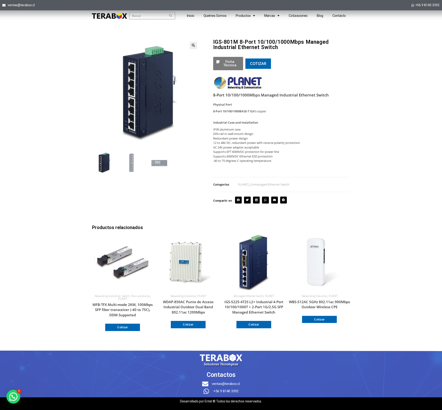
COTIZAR (258, 63)
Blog (320, 15)
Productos (243, 15)
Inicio (190, 15)
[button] (193, 45)
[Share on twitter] (247, 200)
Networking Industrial (107, 296)
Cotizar (122, 327)
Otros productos (140, 296)
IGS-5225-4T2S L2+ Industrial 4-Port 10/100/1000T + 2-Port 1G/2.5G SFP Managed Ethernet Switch (253, 307)
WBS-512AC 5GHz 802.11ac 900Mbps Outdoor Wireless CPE (319, 304)
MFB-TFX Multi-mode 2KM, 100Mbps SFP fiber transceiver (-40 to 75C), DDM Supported (123, 309)
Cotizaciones (298, 15)
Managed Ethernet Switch (249, 296)
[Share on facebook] (238, 200)
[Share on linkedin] (256, 200)
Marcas (269, 15)
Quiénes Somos (215, 15)
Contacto (339, 15)
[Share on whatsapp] (265, 200)
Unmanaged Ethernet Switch (269, 184)
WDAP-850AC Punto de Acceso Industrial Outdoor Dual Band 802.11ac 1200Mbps (188, 307)
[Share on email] (274, 200)
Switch (125, 296)
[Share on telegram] (283, 200)
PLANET (243, 184)
